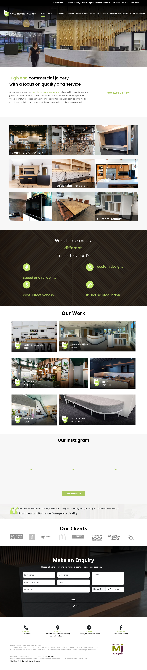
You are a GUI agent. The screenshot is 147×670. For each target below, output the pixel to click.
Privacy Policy (73, 606)
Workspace (76, 421)
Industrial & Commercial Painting (112, 13)
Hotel (26, 421)
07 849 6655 (133, 2)
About (50, 13)
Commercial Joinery (65, 13)
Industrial (106, 384)
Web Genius (50, 656)
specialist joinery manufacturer (45, 92)
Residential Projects (85, 13)
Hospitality (28, 384)
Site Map (13, 661)
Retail (26, 347)
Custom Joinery (137, 13)
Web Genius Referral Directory (29, 661)
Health (74, 347)
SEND (73, 599)
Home (43, 13)
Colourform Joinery (121, 634)
